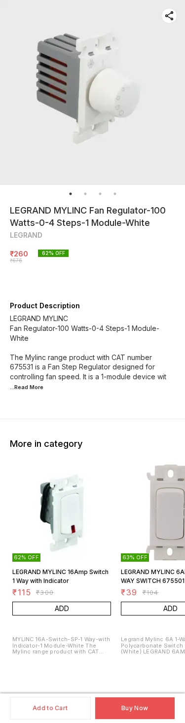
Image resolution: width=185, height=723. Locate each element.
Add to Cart (50, 708)
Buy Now (134, 708)
